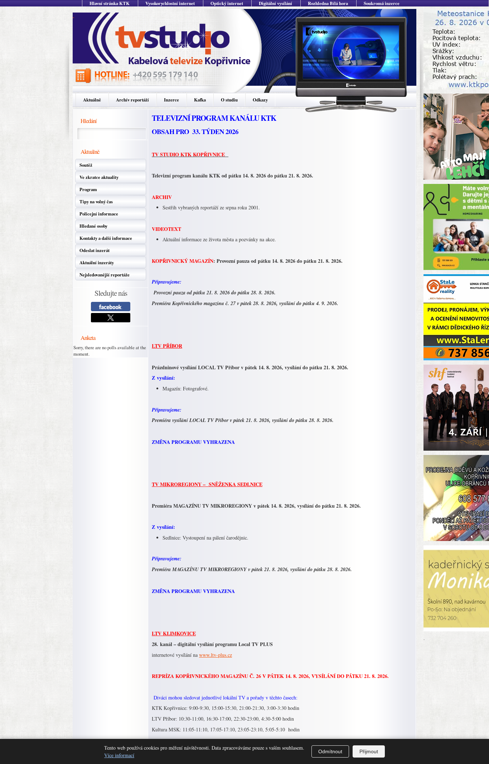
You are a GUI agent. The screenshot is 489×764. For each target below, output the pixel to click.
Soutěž (85, 165)
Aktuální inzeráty (96, 262)
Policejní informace (98, 213)
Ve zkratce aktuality (98, 177)
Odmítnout (330, 751)
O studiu (229, 99)
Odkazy (260, 99)
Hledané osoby (93, 226)
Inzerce (171, 99)
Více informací (119, 755)
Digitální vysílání (275, 3)
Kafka (200, 99)
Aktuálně (92, 99)
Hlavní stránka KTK (109, 3)
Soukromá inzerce (382, 3)
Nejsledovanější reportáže (104, 274)
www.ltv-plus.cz (215, 654)
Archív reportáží (132, 99)
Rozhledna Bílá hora (328, 3)
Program (88, 189)
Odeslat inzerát (94, 250)
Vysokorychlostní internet (170, 3)
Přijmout (368, 751)
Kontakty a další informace (105, 238)
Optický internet (226, 3)
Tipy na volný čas (96, 201)
